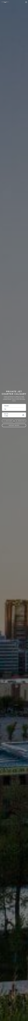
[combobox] (14, 405)
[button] (25, 2)
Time (6, 415)
